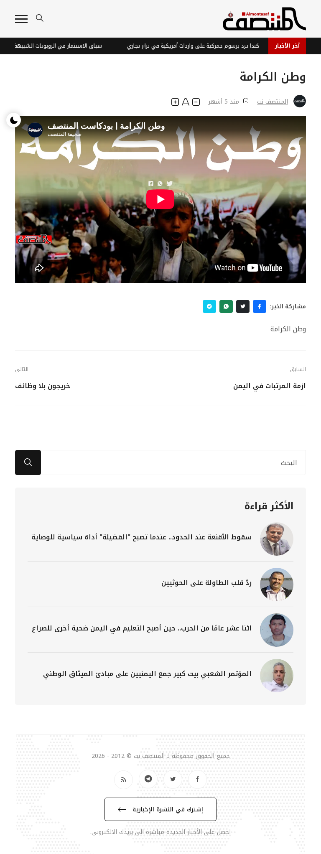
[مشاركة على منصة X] (243, 306)
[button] (21, 19)
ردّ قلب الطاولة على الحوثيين (206, 582)
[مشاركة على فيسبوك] (259, 306)
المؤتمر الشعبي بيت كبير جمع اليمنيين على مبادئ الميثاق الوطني (147, 673)
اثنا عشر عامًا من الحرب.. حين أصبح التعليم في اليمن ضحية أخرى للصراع (142, 628)
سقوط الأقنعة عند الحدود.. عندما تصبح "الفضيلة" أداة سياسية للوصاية (141, 537)
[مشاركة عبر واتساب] (226, 306)
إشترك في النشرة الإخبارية (166, 809)
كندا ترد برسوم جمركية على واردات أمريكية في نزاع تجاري (198, 46)
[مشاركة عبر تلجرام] (209, 306)
